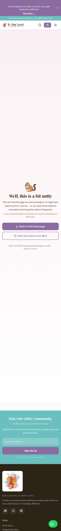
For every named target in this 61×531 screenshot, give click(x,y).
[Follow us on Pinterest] (21, 511)
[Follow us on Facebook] (5, 511)
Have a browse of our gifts (32, 235)
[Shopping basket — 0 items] (47, 25)
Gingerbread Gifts (10, 529)
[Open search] (40, 25)
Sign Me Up (30, 450)
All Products (7, 525)
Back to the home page (32, 226)
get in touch (31, 248)
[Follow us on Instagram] (13, 511)
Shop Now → (29, 13)
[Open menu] (55, 25)
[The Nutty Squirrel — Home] (13, 25)
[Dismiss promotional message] (57, 8)
